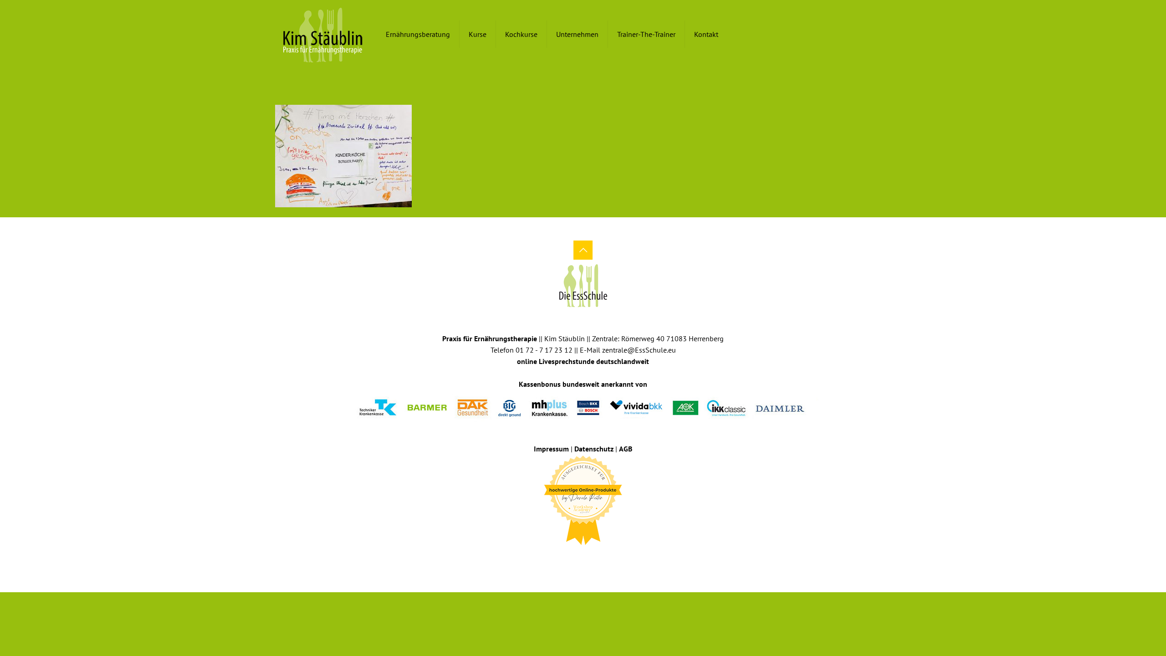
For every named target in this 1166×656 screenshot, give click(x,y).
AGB (625, 448)
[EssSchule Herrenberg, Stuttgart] (323, 34)
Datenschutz (594, 448)
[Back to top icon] (583, 250)
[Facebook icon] (577, 559)
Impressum (551, 448)
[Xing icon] (589, 559)
